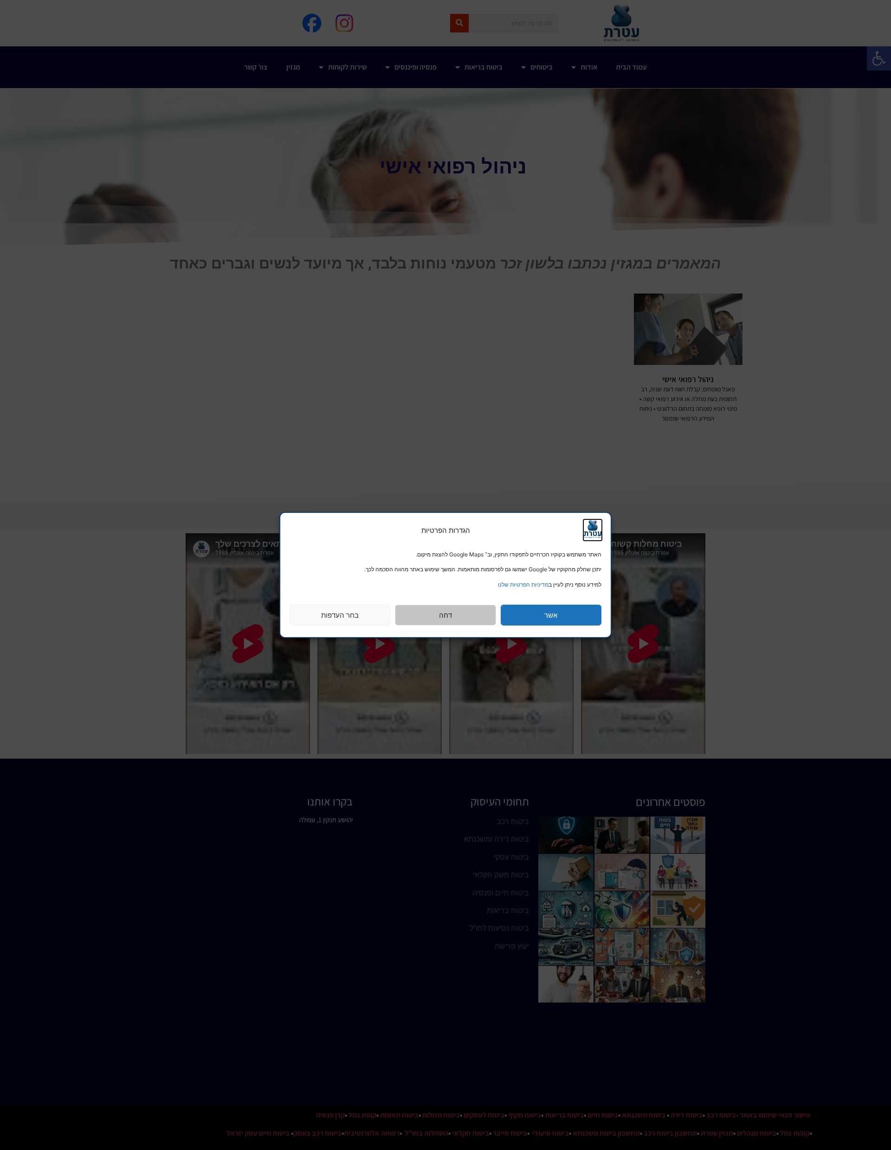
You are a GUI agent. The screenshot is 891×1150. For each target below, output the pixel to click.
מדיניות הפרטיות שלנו (523, 584)
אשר (550, 615)
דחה (445, 615)
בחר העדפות (340, 615)
